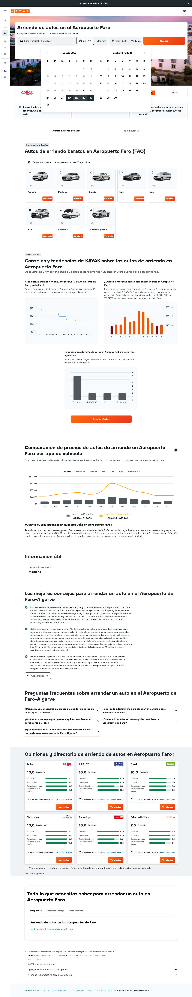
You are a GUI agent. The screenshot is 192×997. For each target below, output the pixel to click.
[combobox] (31, 33)
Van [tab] (112, 471)
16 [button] (91, 83)
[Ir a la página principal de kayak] (20, 11)
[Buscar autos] (5, 33)
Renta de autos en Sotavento (81, 990)
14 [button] (77, 83)
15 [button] (84, 83)
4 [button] (55, 76)
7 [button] (76, 76)
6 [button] (69, 76)
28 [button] (76, 97)
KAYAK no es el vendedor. (41, 963)
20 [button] (69, 90)
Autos (37, 990)
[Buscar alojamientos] (5, 27)
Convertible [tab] (134, 471)
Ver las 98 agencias (34, 873)
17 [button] (48, 90)
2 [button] (91, 68)
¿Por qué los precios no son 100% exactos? (50, 974)
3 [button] (48, 76)
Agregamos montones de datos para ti (48, 969)
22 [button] (83, 90)
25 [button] (55, 97)
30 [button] (91, 97)
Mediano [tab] (80, 471)
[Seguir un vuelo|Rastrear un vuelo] (5, 48)
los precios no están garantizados (92, 955)
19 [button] (62, 90)
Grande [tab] (93, 471)
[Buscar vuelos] (5, 20)
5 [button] (62, 76)
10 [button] (48, 83)
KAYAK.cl (28, 990)
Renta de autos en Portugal (55, 990)
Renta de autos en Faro (106, 990)
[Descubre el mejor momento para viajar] (5, 54)
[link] (101, 419)
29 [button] (83, 97)
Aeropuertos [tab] (36, 910)
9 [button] (91, 76)
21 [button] (77, 90)
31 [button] (48, 104)
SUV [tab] (104, 471)
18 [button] (55, 90)
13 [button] (69, 83)
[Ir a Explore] (5, 42)
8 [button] (84, 76)
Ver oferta (47, 198)
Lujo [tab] (121, 471)
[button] (188, 3)
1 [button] (83, 68)
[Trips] (5, 63)
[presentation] (173, 754)
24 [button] (47, 97)
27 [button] (69, 97)
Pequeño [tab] (67, 471)
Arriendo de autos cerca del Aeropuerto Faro (52, 929)
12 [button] (62, 83)
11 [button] (55, 83)
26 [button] (62, 97)
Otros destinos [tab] (76, 910)
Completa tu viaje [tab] (55, 910)
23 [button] (91, 90)
